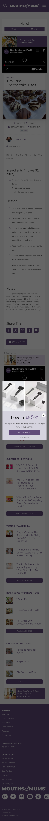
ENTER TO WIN (24, 432)
